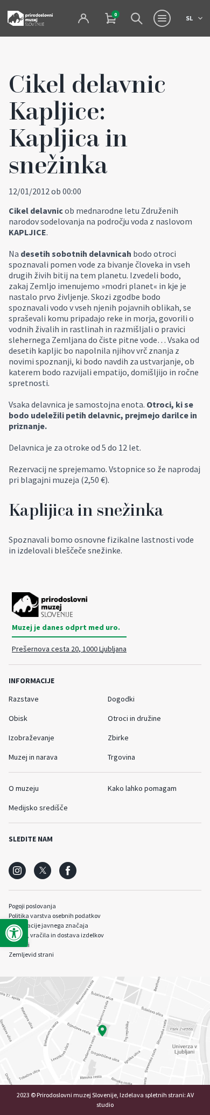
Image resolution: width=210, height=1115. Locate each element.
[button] (14, 933)
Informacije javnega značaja (48, 925)
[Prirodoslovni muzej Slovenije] (30, 18)
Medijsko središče (38, 807)
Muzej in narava (33, 757)
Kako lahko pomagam (142, 788)
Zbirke (118, 737)
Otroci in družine (134, 718)
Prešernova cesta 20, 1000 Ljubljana (69, 649)
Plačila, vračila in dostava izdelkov (56, 935)
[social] (17, 870)
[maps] (105, 1031)
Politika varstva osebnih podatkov (55, 915)
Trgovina (121, 757)
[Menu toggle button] (162, 18)
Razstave (24, 699)
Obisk (18, 718)
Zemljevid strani (31, 954)
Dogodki (121, 699)
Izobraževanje (31, 737)
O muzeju (24, 788)
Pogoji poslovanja (32, 906)
